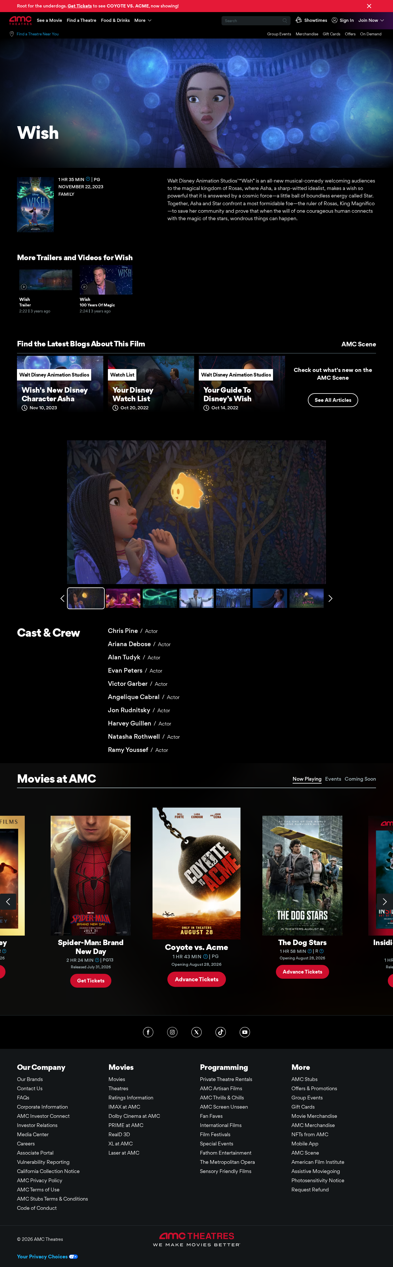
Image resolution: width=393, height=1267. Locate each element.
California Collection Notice (48, 1171)
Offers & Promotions (314, 1088)
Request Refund (310, 1190)
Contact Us (30, 1088)
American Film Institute (317, 1162)
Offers (350, 34)
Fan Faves (211, 1116)
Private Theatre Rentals (226, 1079)
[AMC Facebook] (148, 1032)
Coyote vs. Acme (196, 947)
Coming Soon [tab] (360, 779)
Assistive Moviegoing (315, 1171)
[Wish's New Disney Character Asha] (60, 386)
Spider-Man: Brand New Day (91, 947)
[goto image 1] (86, 598)
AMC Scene (359, 344)
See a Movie (49, 20)
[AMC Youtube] (244, 1032)
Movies (116, 1079)
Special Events (216, 1144)
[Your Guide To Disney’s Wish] (242, 386)
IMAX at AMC (124, 1107)
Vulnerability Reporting (43, 1162)
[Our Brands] (197, 1239)
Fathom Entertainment (225, 1153)
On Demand (370, 34)
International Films (221, 1125)
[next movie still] (330, 598)
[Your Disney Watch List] (151, 386)
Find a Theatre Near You (38, 34)
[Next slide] (385, 902)
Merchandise (307, 34)
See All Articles (333, 400)
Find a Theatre (81, 20)
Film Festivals (215, 1134)
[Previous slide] (8, 902)
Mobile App (304, 1144)
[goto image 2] (123, 598)
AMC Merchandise (313, 1125)
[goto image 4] (196, 598)
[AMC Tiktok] (220, 1032)
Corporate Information (42, 1107)
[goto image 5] (233, 598)
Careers (26, 1144)
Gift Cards (331, 34)
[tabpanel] (196, 901)
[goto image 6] (270, 598)
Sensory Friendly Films (225, 1171)
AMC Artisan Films (221, 1088)
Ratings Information (130, 1098)
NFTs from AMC (309, 1134)
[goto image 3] (160, 598)
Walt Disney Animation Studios (54, 375)
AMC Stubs (304, 1079)
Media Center (33, 1134)
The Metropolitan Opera (227, 1162)
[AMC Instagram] (172, 1032)
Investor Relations (37, 1125)
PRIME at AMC (125, 1125)
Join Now (368, 20)
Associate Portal (35, 1153)
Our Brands (30, 1079)
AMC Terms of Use (38, 1190)
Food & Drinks (115, 20)
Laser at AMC (123, 1153)
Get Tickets (90, 981)
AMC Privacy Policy (39, 1180)
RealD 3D (119, 1134)
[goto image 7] (306, 598)
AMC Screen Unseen (224, 1107)
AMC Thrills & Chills (222, 1098)
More (140, 20)
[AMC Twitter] (196, 1032)
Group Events (279, 34)
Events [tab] (333, 779)
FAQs (23, 1098)
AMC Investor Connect (43, 1116)
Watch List (122, 375)
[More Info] (88, 179)
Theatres (118, 1088)
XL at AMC (120, 1144)
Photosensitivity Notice (317, 1180)
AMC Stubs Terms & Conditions (52, 1199)
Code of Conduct (37, 1208)
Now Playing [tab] (307, 779)
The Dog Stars (302, 942)
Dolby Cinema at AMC (134, 1116)
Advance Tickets (196, 979)
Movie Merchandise (314, 1116)
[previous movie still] (62, 598)
